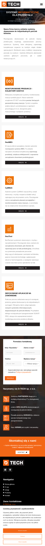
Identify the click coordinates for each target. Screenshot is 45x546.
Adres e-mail (29, 348)
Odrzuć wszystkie (22, 541)
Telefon (8, 359)
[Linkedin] (5, 470)
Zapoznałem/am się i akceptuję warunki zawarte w (22, 371)
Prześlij (10, 378)
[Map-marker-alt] (10, 470)
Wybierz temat (30, 359)
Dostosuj (22, 536)
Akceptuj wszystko (22, 530)
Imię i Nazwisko (11, 348)
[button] (41, 4)
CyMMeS (8, 188)
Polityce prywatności (23, 372)
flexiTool (8, 236)
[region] (22, 526)
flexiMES (8, 142)
